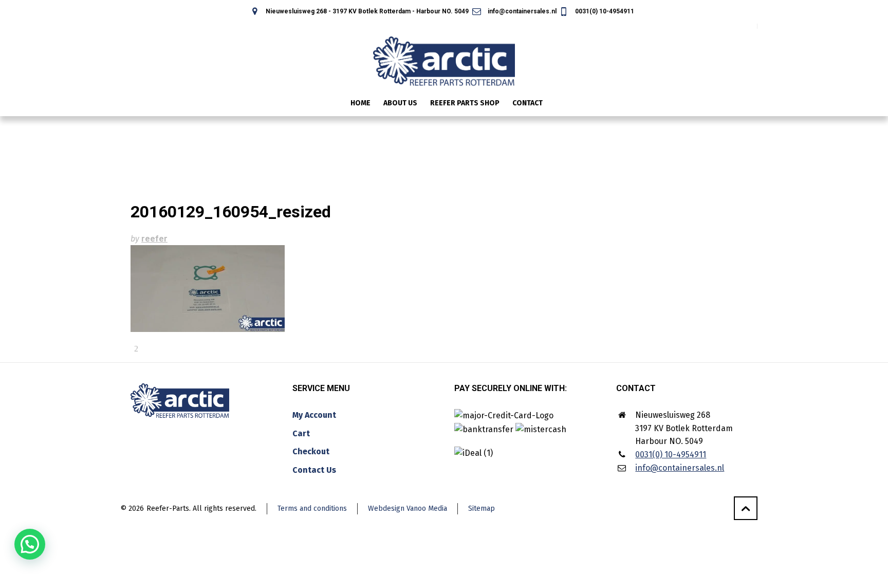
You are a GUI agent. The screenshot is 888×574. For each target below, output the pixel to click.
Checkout (310, 451)
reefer (154, 239)
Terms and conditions (312, 508)
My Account (314, 415)
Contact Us (314, 470)
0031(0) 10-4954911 (604, 11)
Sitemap (481, 508)
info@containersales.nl (521, 11)
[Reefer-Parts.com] (444, 54)
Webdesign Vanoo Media (407, 508)
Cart (301, 433)
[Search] (750, 104)
